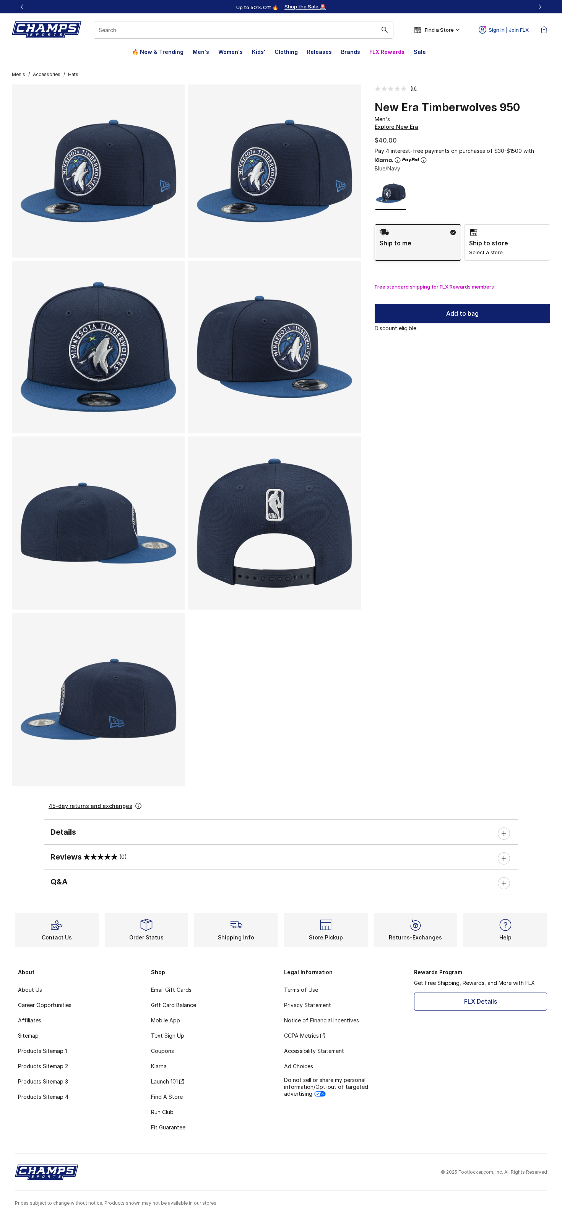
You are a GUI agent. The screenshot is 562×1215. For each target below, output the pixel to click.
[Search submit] (384, 29)
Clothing (286, 52)
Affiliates (29, 1020)
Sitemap (28, 1035)
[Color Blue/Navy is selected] (390, 193)
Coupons (162, 1051)
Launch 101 (164, 1081)
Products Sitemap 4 (43, 1096)
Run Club (162, 1112)
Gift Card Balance (173, 1005)
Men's (201, 52)
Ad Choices (298, 1066)
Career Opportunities (44, 1005)
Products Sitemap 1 (42, 1051)
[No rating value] (393, 88)
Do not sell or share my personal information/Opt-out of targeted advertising (326, 1087)
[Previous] (22, 6)
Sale (420, 52)
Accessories (46, 74)
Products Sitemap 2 (43, 1066)
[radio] (418, 242)
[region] (281, 6)
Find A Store (167, 1096)
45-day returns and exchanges (90, 806)
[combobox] (243, 29)
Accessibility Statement (314, 1051)
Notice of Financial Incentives (321, 1020)
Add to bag (462, 313)
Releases (319, 52)
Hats (73, 74)
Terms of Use (301, 989)
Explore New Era (396, 126)
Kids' (258, 52)
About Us (30, 989)
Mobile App (165, 1020)
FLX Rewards (386, 52)
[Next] (540, 6)
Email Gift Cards (171, 989)
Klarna (159, 1066)
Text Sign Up (167, 1035)
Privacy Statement (307, 1005)
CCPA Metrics (301, 1035)
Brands (350, 52)
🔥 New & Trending (158, 52)
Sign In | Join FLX (509, 30)
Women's (230, 52)
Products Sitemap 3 (43, 1081)
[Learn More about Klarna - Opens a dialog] (397, 160)
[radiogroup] (462, 242)
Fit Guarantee (168, 1127)
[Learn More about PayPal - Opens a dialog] (423, 160)
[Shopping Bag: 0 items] (544, 29)
